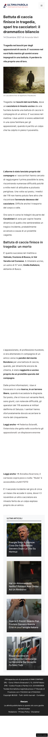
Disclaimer (35, 712)
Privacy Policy (24, 712)
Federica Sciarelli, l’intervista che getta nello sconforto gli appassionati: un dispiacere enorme (23, 428)
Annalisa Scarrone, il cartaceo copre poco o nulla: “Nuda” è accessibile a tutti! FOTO (22, 478)
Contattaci (41, 695)
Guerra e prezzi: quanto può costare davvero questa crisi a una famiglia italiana (24, 624)
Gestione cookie (42, 735)
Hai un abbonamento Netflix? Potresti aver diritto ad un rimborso (24, 586)
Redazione (12, 712)
